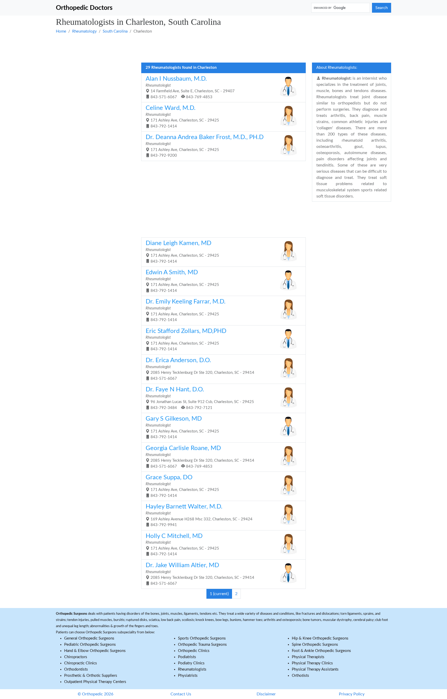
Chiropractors (75, 657)
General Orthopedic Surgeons (89, 638)
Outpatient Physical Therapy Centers (95, 682)
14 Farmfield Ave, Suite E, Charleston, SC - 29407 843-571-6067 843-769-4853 (190, 87)
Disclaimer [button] (266, 694)
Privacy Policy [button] (351, 694)
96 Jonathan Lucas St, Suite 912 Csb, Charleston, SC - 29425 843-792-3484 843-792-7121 (200, 398)
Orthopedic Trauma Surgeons (202, 645)
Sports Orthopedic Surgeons (202, 638)
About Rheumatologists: (336, 68)
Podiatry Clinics (191, 663)
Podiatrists (187, 657)
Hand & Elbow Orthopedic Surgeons (95, 651)
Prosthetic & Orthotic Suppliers (90, 676)
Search (381, 8)
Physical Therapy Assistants (315, 669)
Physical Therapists (308, 657)
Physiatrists (188, 676)
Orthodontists (76, 669)
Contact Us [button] (180, 694)
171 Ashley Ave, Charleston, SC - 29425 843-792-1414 (182, 116)
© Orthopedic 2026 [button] (95, 694)
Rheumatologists (192, 669)
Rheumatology (84, 31)
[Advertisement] (211, 47)
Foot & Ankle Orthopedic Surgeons (321, 651)
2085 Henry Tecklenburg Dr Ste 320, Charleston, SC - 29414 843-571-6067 (200, 369)
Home (61, 31)
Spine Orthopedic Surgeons (315, 645)
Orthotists (300, 676)
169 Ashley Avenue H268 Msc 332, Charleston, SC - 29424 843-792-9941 (199, 515)
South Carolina (115, 31)
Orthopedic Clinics (194, 651)
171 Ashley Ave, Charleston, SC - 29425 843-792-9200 (205, 145)
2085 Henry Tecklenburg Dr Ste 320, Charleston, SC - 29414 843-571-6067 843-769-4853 (200, 456)
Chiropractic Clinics (80, 663)
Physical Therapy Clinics (312, 663)
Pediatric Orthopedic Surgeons (90, 645)
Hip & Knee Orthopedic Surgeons (320, 638)
